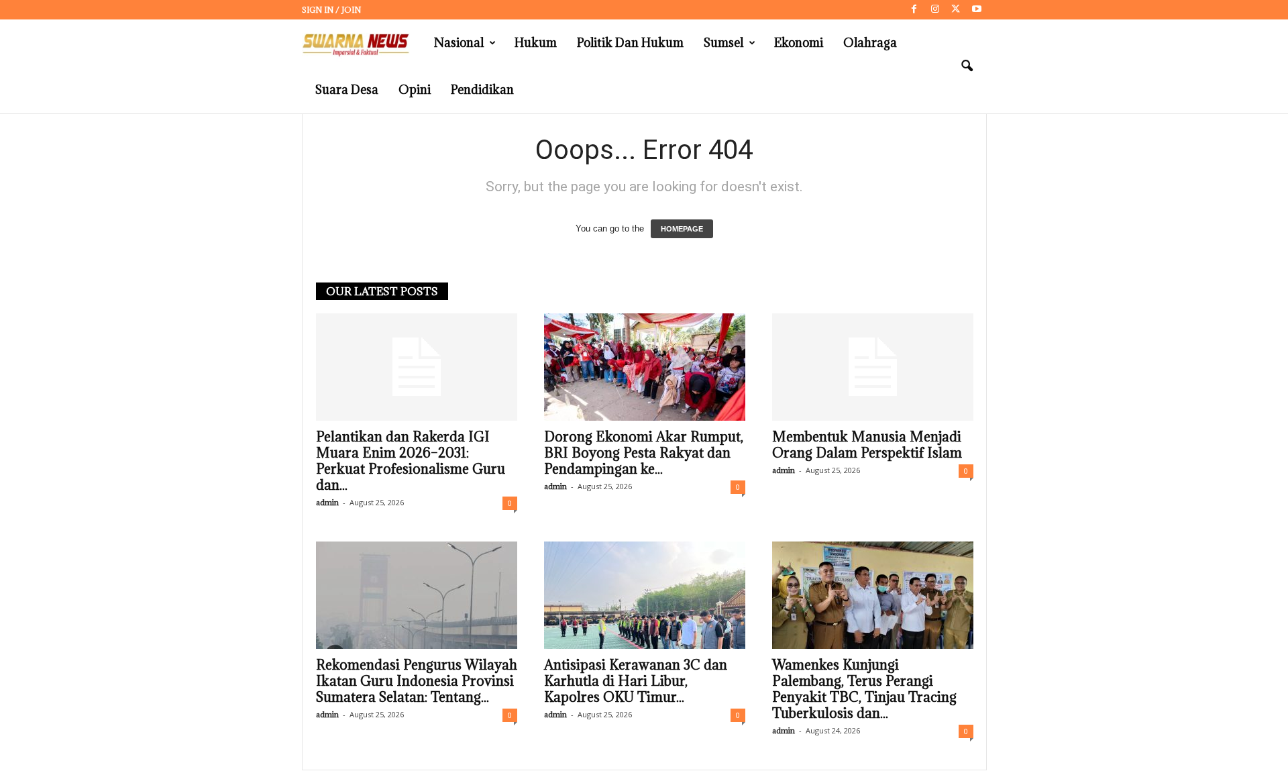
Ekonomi (798, 42)
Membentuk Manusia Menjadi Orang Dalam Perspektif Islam (867, 445)
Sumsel (723, 42)
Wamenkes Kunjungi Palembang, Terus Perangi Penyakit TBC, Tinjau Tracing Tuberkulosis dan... (864, 689)
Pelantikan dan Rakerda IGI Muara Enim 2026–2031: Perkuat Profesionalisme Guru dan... (410, 461)
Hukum (536, 42)
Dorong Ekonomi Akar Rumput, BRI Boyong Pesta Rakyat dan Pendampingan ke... (643, 453)
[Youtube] (977, 9)
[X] (956, 9)
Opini (414, 89)
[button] (966, 66)
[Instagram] (935, 9)
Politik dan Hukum (630, 42)
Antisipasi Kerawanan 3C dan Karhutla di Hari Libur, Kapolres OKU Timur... (635, 681)
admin (327, 502)
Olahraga (870, 42)
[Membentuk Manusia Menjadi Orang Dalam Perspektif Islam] (872, 367)
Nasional (459, 42)
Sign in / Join (331, 10)
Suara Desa (346, 89)
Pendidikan (482, 89)
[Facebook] (914, 9)
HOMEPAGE (682, 229)
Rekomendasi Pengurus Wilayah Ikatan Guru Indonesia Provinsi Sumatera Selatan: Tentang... (416, 681)
